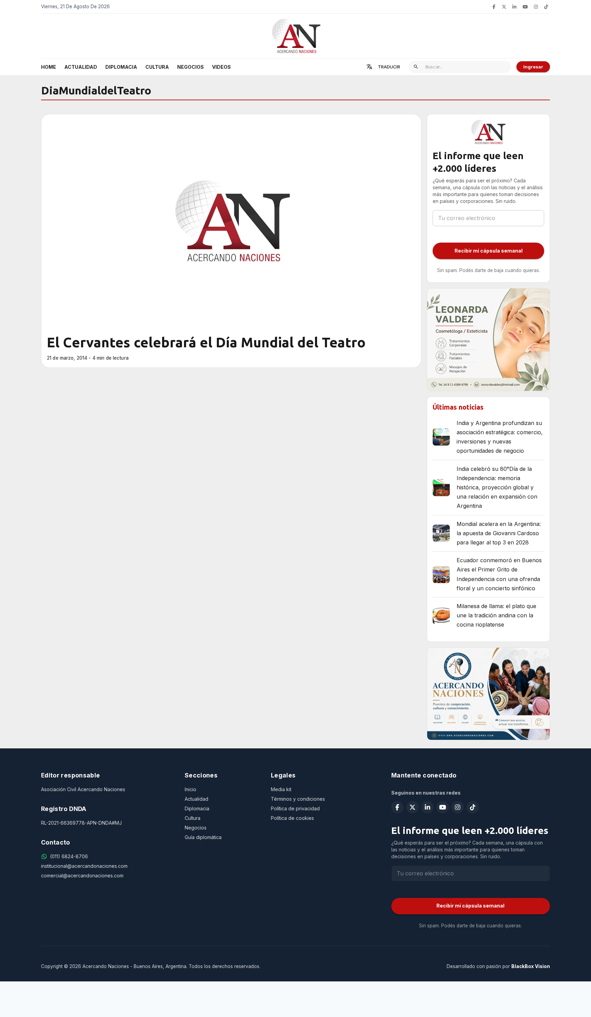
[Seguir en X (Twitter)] (504, 7)
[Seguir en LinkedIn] (514, 7)
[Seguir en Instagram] (536, 7)
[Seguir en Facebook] (494, 7)
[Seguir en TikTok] (546, 7)
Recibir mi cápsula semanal (489, 251)
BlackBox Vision (530, 966)
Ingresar (533, 66)
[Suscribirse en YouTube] (525, 7)
